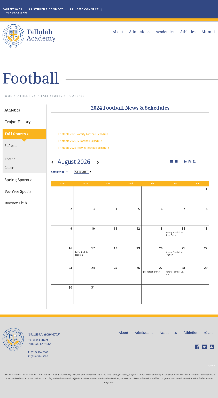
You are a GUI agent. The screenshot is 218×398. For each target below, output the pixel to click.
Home (7, 95)
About (118, 32)
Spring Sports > (18, 180)
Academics (165, 32)
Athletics (188, 32)
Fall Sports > (17, 134)
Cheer (9, 168)
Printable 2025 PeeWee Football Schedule (83, 147)
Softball (11, 146)
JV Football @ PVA (151, 272)
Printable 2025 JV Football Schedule (80, 141)
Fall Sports (52, 95)
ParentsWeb (12, 9)
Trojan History (18, 122)
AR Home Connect (84, 9)
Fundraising (16, 12)
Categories (57, 171)
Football (76, 95)
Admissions (139, 32)
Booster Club (16, 203)
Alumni (208, 32)
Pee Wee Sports (18, 191)
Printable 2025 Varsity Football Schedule (83, 134)
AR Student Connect (45, 9)
